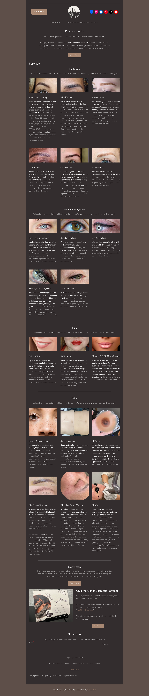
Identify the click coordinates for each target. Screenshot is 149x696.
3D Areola (96, 440)
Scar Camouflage (68, 440)
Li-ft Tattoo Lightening (38, 505)
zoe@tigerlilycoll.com (85, 610)
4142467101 (74, 670)
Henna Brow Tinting (38, 97)
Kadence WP (91, 690)
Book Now (39, 12)
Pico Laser (96, 505)
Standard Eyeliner (68, 237)
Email (31, 642)
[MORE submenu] (97, 22)
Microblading (66, 97)
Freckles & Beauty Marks (39, 440)
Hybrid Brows (98, 167)
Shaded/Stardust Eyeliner (40, 288)
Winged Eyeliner (99, 237)
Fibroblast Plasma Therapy (72, 505)
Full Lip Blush (35, 356)
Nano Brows (34, 167)
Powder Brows (98, 97)
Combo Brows (66, 167)
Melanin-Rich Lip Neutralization (106, 356)
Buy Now (98, 626)
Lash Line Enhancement (39, 237)
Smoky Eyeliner (67, 288)
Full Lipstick (66, 356)
